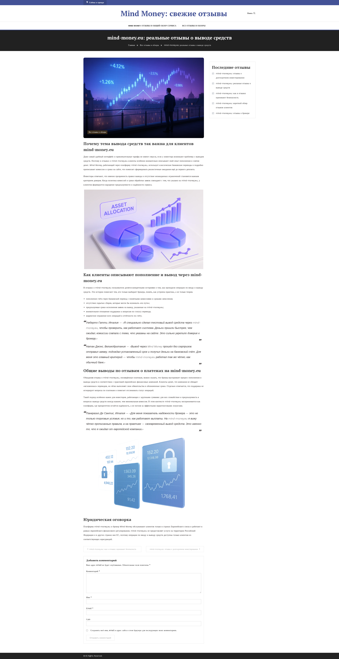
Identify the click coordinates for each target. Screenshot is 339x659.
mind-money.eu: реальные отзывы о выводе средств (233, 85)
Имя (89, 597)
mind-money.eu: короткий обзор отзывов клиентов (231, 105)
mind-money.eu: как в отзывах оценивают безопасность (112, 549)
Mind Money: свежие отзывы (174, 13)
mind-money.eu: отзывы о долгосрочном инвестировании (174, 549)
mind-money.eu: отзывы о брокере (232, 113)
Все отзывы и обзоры (194, 26)
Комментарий (93, 571)
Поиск (250, 13)
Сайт (88, 619)
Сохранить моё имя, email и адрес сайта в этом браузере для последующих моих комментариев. (133, 630)
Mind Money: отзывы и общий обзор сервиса (152, 26)
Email (89, 608)
